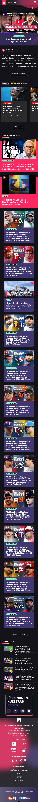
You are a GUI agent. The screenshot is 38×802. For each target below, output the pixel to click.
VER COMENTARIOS (19, 73)
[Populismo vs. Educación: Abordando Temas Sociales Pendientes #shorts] (19, 191)
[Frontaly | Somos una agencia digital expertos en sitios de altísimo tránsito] (12, 798)
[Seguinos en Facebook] (9, 711)
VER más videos (19, 634)
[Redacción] (3, 51)
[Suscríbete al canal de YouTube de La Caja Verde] (24, 750)
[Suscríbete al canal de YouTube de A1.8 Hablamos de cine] (24, 744)
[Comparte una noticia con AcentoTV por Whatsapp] (13, 760)
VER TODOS (19, 127)
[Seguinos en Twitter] (15, 711)
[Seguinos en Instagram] (22, 711)
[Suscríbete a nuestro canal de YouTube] (29, 711)
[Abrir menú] (35, 2)
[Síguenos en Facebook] (16, 760)
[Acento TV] (4, 2)
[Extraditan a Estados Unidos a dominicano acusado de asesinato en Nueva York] (14, 102)
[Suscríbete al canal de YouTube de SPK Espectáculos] (13, 750)
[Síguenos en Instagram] (25, 760)
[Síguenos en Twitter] (21, 760)
